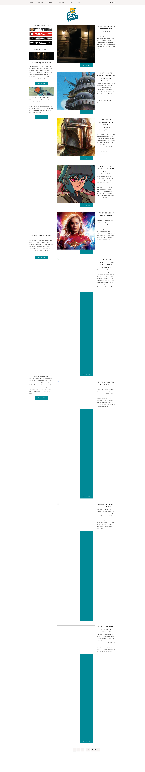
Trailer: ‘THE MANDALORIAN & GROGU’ (106, 122)
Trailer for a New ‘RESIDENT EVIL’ (41, 63)
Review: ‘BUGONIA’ (106, 504)
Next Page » (95, 749)
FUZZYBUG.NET (72, 14)
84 (88, 749)
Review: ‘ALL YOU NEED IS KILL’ (41, 97)
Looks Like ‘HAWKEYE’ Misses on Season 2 (106, 262)
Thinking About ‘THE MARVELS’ (41, 236)
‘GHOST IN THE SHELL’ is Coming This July (106, 168)
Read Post (86, 158)
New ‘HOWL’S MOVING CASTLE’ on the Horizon (106, 75)
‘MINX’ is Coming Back (41, 376)
